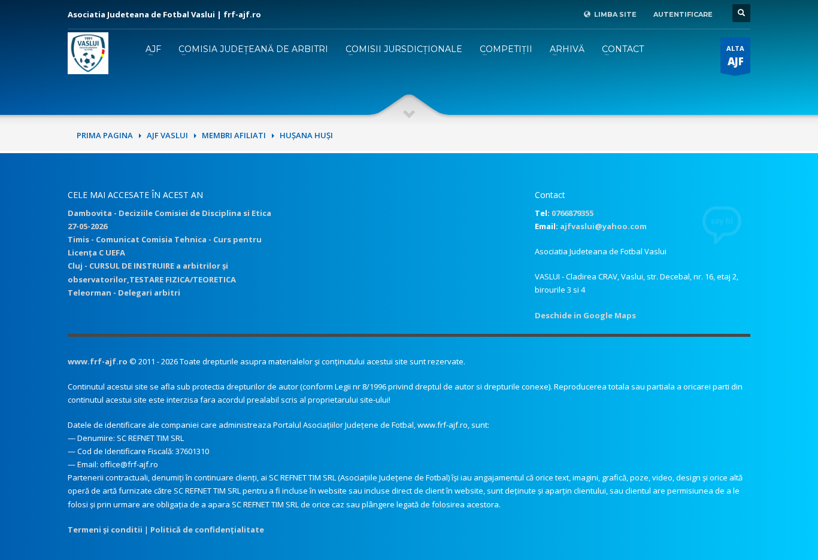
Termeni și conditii (105, 529)
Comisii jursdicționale (404, 49)
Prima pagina (105, 135)
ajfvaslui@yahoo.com (603, 226)
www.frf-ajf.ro (98, 361)
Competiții (506, 49)
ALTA (735, 56)
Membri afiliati (234, 135)
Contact (623, 49)
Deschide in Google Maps (585, 315)
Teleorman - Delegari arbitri (124, 292)
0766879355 (572, 213)
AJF (153, 49)
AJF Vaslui (167, 135)
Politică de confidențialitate (207, 529)
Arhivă (567, 49)
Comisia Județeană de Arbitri (253, 49)
